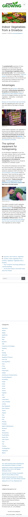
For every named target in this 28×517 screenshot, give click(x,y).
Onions (4, 410)
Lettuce (4, 404)
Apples (4, 332)
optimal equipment (7, 207)
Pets (3, 419)
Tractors (4, 446)
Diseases (4, 348)
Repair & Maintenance (7, 426)
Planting (4, 421)
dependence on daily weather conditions (12, 93)
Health (3, 381)
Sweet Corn (5, 437)
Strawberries (5, 432)
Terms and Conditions (10, 514)
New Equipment (6, 406)
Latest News (5, 399)
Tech (3, 441)
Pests (3, 417)
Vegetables (21, 256)
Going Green (5, 370)
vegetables (10, 260)
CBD (3, 344)
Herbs (3, 384)
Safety (3, 430)
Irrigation (4, 392)
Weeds (4, 452)
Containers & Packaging (8, 346)
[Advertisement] (14, 51)
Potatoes (4, 424)
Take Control (5, 439)
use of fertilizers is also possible (10, 172)
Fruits (3, 366)
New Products (13, 256)
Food (3, 364)
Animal (4, 330)
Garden (4, 368)
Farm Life (4, 359)
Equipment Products (7, 357)
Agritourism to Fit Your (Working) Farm (12, 481)
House (3, 388)
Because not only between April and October (13, 102)
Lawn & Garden (6, 401)
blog (3, 339)
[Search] (23, 278)
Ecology (4, 352)
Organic (4, 412)
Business (4, 341)
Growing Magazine (7, 377)
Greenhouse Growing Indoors (9, 375)
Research (4, 428)
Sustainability (5, 435)
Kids (3, 395)
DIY (3, 350)
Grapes (4, 372)
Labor (3, 397)
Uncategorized (6, 448)
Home (3, 386)
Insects (4, 390)
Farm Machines (6, 361)
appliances (5, 335)
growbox (15, 88)
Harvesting (5, 379)
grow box (20, 136)
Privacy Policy (19, 514)
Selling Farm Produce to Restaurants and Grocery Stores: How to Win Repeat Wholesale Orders (12, 469)
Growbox (6, 258)
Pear (3, 415)
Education (6, 256)
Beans (3, 337)
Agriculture (5, 328)
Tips (3, 444)
